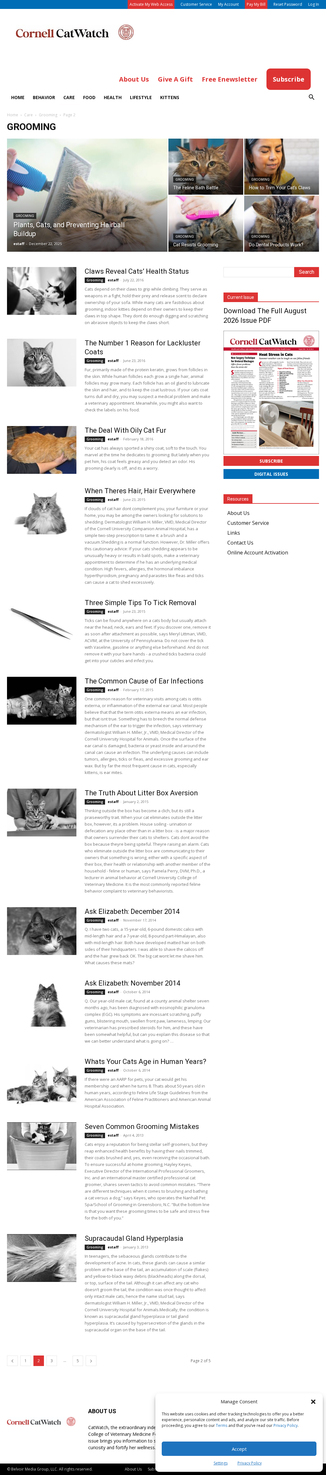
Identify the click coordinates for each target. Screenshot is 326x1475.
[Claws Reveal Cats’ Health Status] (41, 291)
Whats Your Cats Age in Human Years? (145, 1062)
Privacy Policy (285, 1425)
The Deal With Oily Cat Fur (125, 430)
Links (233, 532)
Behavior (44, 97)
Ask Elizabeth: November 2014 (132, 983)
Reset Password (287, 4)
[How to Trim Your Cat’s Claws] (281, 167)
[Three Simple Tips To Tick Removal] (41, 622)
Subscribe (271, 461)
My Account (228, 4)
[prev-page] (12, 1361)
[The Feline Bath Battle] (205, 167)
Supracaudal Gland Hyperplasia (134, 1238)
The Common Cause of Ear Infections (144, 681)
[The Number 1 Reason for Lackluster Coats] (41, 363)
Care (69, 97)
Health (113, 97)
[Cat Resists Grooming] (205, 224)
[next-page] (91, 1361)
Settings (221, 1463)
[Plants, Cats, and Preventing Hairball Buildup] (87, 208)
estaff (19, 243)
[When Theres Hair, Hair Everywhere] (41, 510)
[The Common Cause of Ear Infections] (41, 701)
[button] (313, 1402)
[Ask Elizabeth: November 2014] (41, 1003)
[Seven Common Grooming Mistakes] (41, 1146)
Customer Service (196, 4)
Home (18, 97)
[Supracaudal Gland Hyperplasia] (41, 1258)
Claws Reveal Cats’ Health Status (137, 271)
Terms (221, 1425)
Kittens (169, 97)
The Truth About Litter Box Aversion (141, 793)
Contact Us (240, 542)
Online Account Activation (257, 552)
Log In (313, 4)
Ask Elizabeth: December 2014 (132, 911)
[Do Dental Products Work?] (281, 224)
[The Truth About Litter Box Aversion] (41, 812)
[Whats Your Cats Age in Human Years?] (41, 1081)
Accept (239, 1449)
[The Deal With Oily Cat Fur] (41, 450)
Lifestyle (141, 97)
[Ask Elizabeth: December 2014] (41, 931)
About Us (238, 513)
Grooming (48, 115)
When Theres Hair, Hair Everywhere (140, 491)
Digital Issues (271, 474)
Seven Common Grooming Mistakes (142, 1127)
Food (89, 97)
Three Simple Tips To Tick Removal (140, 603)
